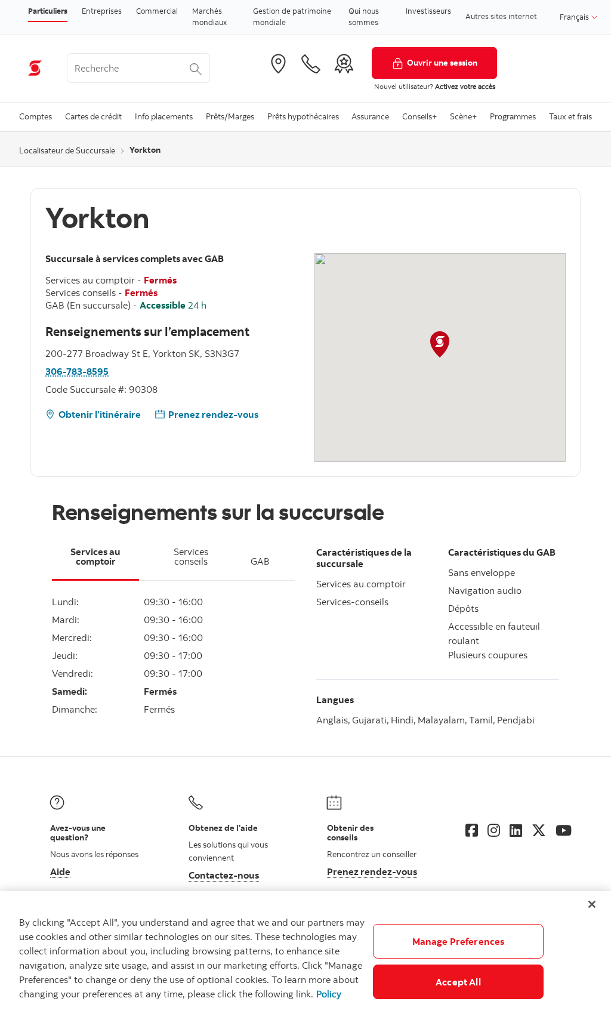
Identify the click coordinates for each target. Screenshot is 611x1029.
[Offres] (343, 63)
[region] (305, 960)
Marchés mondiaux (209, 16)
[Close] (592, 904)
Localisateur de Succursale (67, 150)
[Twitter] (539, 830)
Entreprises (102, 11)
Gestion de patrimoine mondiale (292, 16)
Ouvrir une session (442, 62)
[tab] (95, 564)
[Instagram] (493, 830)
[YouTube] (564, 830)
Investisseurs (428, 11)
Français (575, 16)
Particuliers (47, 11)
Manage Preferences (458, 941)
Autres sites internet (501, 16)
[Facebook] (471, 830)
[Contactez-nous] (310, 63)
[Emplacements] (278, 63)
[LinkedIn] (516, 830)
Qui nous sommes (363, 16)
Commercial (157, 11)
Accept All (458, 982)
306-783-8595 (77, 371)
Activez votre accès (465, 86)
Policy (328, 994)
